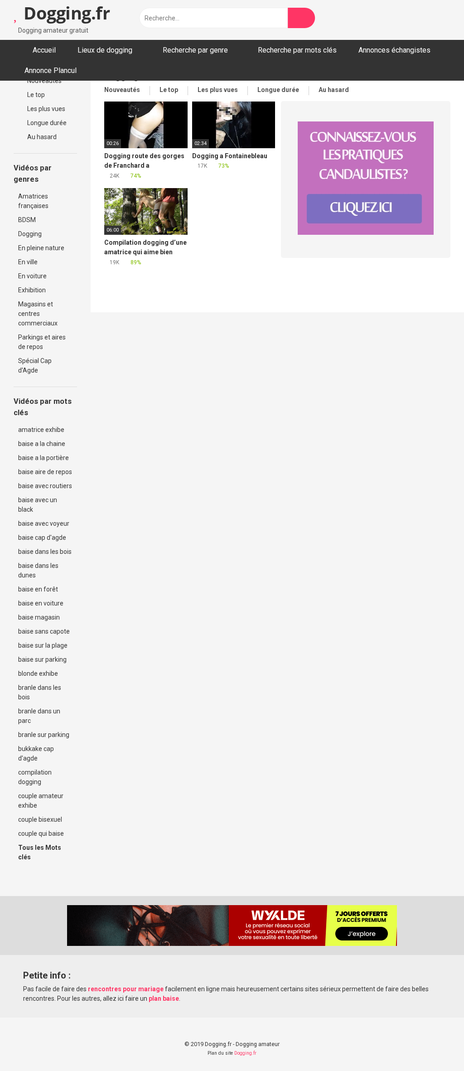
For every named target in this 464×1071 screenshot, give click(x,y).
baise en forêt (38, 589)
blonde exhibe (38, 673)
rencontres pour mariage (126, 989)
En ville (28, 262)
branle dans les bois (39, 692)
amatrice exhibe (41, 429)
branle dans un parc (39, 716)
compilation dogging (35, 777)
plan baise (164, 998)
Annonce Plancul (50, 70)
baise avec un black (37, 504)
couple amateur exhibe (40, 800)
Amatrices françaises (33, 201)
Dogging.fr (64, 12)
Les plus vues (45, 108)
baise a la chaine (41, 443)
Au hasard (41, 137)
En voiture (32, 276)
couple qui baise (41, 833)
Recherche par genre (195, 50)
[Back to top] (434, 1043)
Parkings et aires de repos (42, 342)
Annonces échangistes (394, 50)
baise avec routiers (45, 485)
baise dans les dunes (38, 570)
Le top (35, 94)
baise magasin (39, 617)
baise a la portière (43, 457)
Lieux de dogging (104, 50)
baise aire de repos (45, 471)
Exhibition (32, 290)
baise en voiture (40, 603)
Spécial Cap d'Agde (35, 365)
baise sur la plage (43, 645)
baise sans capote (44, 631)
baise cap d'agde (42, 537)
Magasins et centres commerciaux (38, 313)
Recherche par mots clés (297, 50)
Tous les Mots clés (39, 852)
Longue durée (46, 122)
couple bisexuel (40, 819)
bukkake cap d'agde (36, 753)
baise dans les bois (45, 551)
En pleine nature (41, 248)
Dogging (30, 233)
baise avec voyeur (43, 523)
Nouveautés (44, 80)
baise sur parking (42, 659)
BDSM (27, 219)
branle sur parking (43, 734)
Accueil (44, 50)
